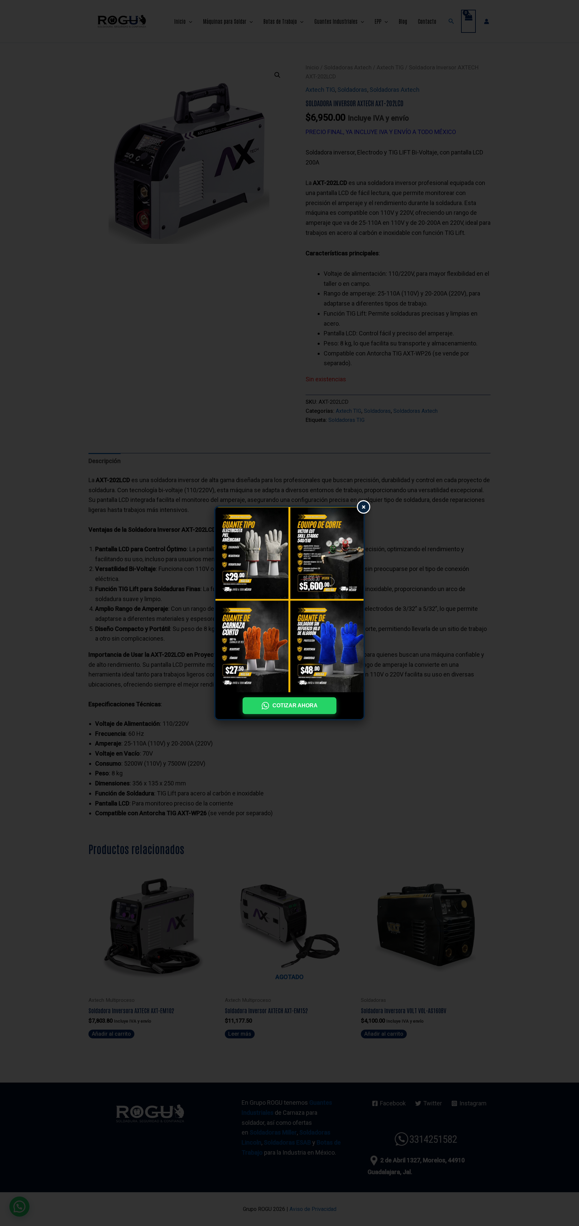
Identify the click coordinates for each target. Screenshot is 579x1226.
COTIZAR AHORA (295, 705)
